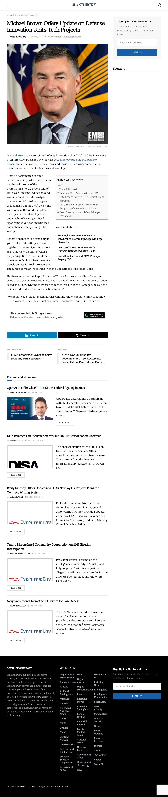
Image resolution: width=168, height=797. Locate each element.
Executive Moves (82, 700)
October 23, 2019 (35, 497)
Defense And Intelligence (67, 750)
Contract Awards (64, 738)
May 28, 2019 (39, 553)
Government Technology (26, 15)
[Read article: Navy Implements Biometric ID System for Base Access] (30, 621)
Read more (66, 422)
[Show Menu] (8, 5)
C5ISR (63, 723)
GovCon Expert (81, 749)
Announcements (69, 682)
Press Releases (98, 740)
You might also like (69, 189)
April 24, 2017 (35, 606)
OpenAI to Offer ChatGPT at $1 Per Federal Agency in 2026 (46, 388)
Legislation (100, 701)
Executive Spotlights (82, 708)
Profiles (98, 745)
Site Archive (62, 786)
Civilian (64, 727)
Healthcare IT (100, 676)
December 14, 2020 (35, 440)
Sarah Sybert (16, 440)
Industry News (98, 683)
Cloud (63, 732)
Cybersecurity (67, 744)
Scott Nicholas (18, 606)
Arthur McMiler (18, 392)
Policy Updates (98, 732)
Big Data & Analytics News (65, 711)
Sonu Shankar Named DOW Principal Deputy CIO (80, 214)
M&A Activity (98, 708)
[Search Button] (159, 5)
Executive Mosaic (29, 786)
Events (80, 694)
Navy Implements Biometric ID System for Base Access (43, 601)
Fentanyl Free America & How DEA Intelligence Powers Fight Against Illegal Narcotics (82, 196)
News (78, 36)
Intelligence (100, 689)
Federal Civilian (81, 715)
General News (81, 741)
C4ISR (63, 718)
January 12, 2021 (38, 36)
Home (9, 15)
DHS (79, 674)
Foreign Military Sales (81, 732)
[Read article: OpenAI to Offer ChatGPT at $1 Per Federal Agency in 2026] (30, 408)
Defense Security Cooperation (66, 759)
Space (97, 750)
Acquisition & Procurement (67, 676)
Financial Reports (82, 723)
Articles (64, 686)
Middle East (100, 713)
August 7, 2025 (36, 392)
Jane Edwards (18, 36)
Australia (64, 698)
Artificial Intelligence (66, 693)
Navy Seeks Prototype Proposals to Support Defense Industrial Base (79, 206)
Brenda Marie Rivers (20, 553)
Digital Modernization (85, 688)
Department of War (66, 769)
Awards (64, 703)
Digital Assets (80, 681)
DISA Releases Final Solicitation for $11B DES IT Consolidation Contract (54, 436)
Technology (100, 754)
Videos (97, 759)
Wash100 (99, 764)
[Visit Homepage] (84, 5)
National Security (98, 720)
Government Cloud (84, 756)
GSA (79, 769)
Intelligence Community (100, 696)
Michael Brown (16, 155)
